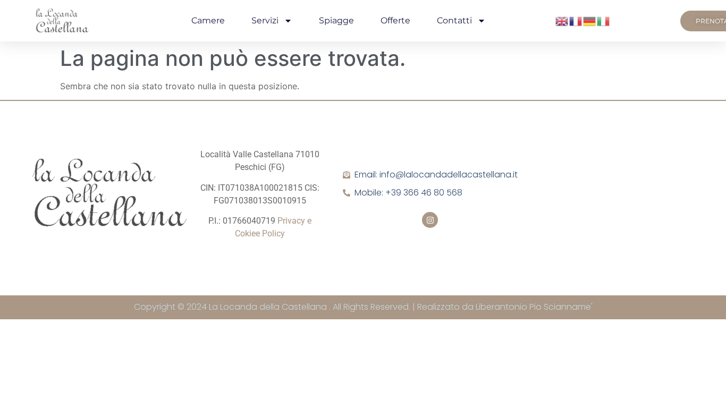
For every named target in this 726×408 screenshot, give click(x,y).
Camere (208, 20)
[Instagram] (430, 220)
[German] (590, 20)
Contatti (454, 20)
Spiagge (336, 20)
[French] (576, 20)
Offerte (395, 20)
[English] (562, 20)
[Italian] (604, 20)
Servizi (264, 20)
